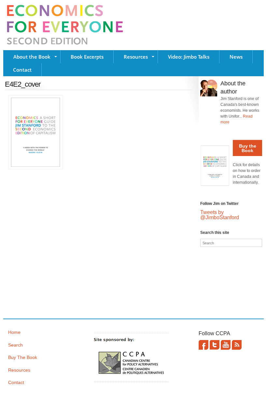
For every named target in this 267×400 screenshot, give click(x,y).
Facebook (203, 345)
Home (14, 332)
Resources (136, 56)
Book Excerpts (87, 56)
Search (15, 345)
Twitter (214, 345)
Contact (22, 69)
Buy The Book (22, 357)
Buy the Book (247, 148)
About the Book (31, 56)
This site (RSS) (237, 345)
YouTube (226, 345)
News (236, 56)
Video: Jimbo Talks (188, 56)
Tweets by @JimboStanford (219, 214)
